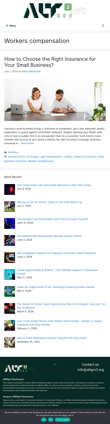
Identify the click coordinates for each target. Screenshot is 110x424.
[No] (106, 416)
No (50, 420)
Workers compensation (41, 161)
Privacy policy (62, 420)
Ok (44, 420)
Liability (67, 156)
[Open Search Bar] (103, 25)
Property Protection (85, 156)
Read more (27, 143)
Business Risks (16, 156)
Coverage (32, 156)
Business (13, 152)
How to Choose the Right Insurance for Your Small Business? (50, 62)
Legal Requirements (50, 156)
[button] (55, 364)
